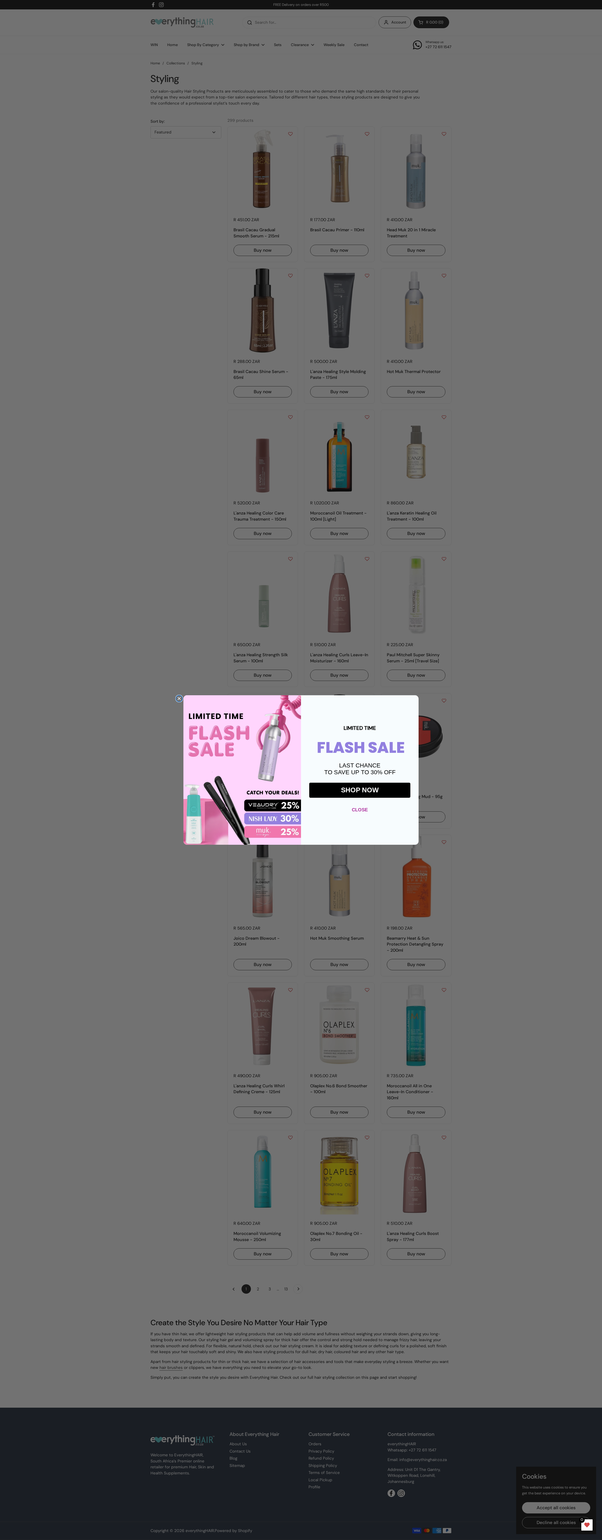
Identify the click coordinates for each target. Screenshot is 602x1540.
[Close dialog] (179, 698)
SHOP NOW (360, 790)
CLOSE (360, 809)
